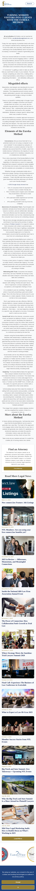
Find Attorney (18, 468)
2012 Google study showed (17, 184)
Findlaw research (15, 224)
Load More (18, 839)
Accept (18, 882)
